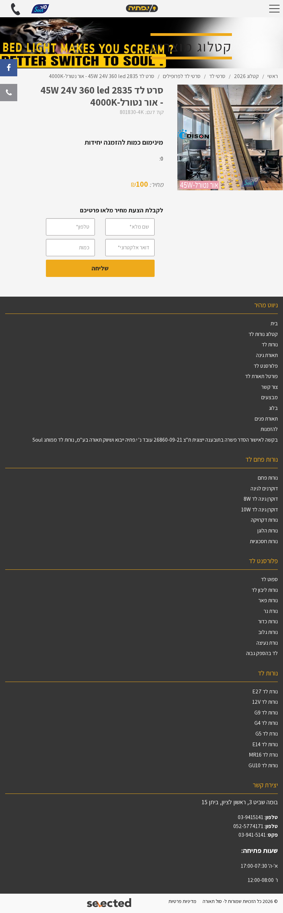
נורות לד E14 (265, 744)
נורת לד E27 (265, 691)
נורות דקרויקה (264, 519)
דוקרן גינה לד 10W (259, 509)
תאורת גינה (267, 355)
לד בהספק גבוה (262, 653)
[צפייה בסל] (40, 8)
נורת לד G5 (266, 733)
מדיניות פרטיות (182, 901)
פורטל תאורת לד (261, 376)
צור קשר (269, 387)
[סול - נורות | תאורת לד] (141, 8)
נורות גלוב (268, 632)
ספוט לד (269, 579)
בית (274, 323)
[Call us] (8, 92)
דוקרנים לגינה (264, 488)
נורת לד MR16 (263, 754)
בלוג (273, 408)
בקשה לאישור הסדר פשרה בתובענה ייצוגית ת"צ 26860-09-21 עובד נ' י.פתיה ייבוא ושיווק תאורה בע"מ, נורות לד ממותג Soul (155, 439)
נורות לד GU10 (263, 765)
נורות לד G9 (266, 712)
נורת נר (271, 611)
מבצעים (269, 397)
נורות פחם (268, 477)
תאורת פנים (266, 418)
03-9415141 (250, 817)
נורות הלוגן (267, 530)
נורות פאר (268, 600)
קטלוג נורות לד (263, 334)
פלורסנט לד (266, 365)
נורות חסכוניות (264, 541)
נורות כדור (268, 621)
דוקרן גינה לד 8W (261, 498)
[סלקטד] (109, 903)
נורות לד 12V (265, 701)
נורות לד (270, 344)
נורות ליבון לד (265, 590)
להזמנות (269, 429)
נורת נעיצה (267, 642)
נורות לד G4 (266, 723)
